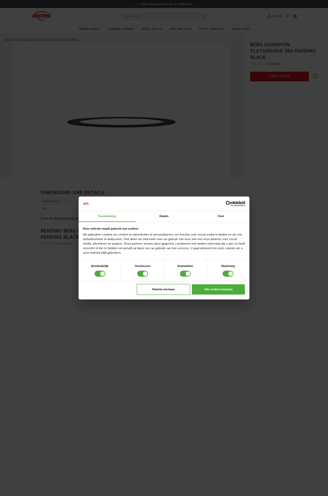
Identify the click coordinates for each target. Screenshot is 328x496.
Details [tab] (164, 216)
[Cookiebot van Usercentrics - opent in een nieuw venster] (228, 204)
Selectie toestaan (163, 289)
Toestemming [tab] (107, 216)
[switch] (142, 274)
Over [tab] (221, 216)
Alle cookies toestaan (218, 289)
